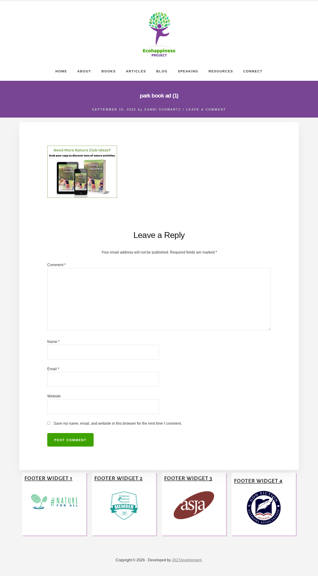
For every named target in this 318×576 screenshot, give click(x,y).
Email (53, 369)
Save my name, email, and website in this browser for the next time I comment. (118, 423)
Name (53, 342)
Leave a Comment (206, 109)
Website (54, 396)
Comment (56, 265)
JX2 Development (186, 560)
